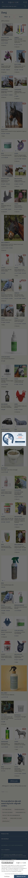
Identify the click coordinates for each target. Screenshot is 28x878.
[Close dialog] (25, 432)
